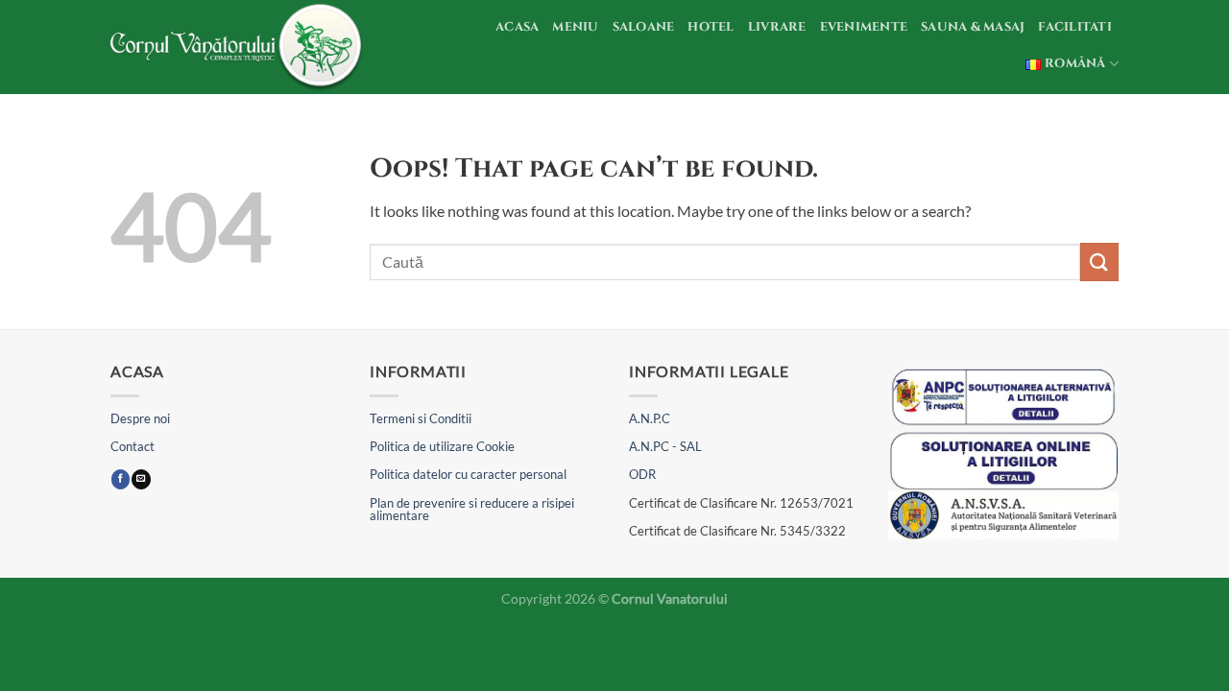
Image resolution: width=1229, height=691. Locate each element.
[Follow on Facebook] (120, 479)
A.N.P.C (649, 418)
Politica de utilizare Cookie (442, 446)
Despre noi (140, 418)
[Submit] (1099, 261)
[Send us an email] (141, 479)
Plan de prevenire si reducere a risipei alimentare (472, 509)
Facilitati (1075, 27)
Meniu (575, 27)
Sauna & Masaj (972, 27)
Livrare (777, 27)
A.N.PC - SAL (665, 446)
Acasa (517, 27)
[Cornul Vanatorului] (239, 47)
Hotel (710, 27)
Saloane (644, 27)
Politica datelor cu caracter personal (468, 474)
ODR (642, 474)
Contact (132, 446)
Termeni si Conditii (420, 418)
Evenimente (864, 27)
